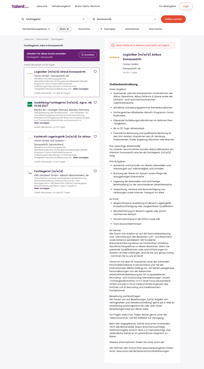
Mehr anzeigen (80, 88)
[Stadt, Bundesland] (121, 19)
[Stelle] (50, 19)
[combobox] (53, 19)
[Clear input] (83, 19)
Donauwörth (42, 39)
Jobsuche (29, 39)
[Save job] (95, 71)
